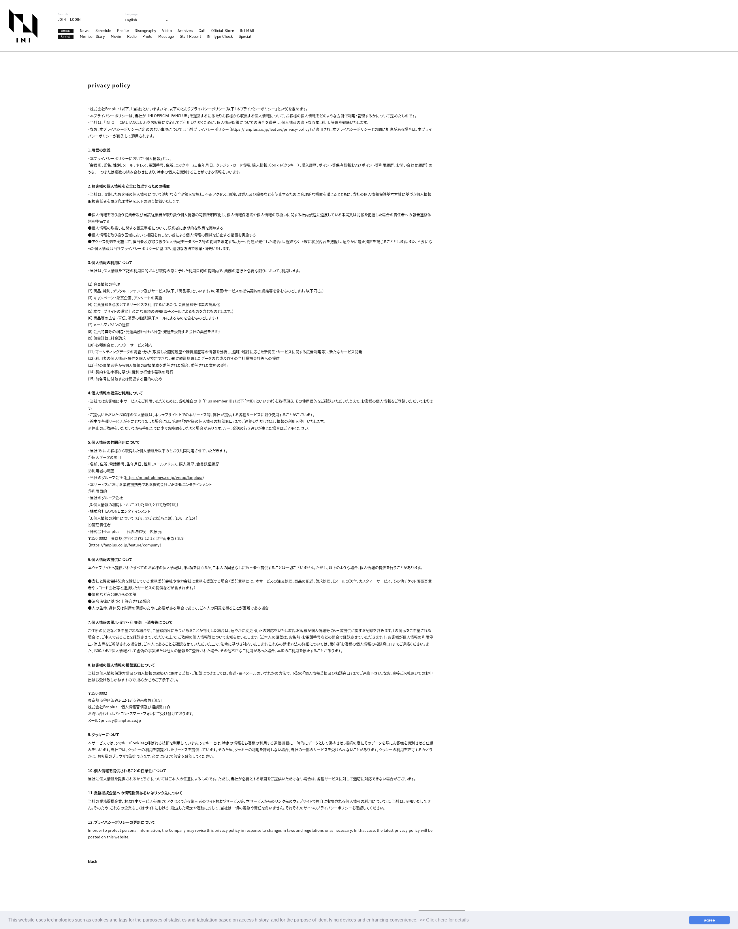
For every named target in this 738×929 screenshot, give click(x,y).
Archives (185, 31)
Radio (132, 37)
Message (166, 37)
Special (245, 37)
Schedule (103, 31)
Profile (123, 31)
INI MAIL (247, 31)
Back (92, 861)
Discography (145, 31)
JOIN (62, 19)
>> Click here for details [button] (444, 919)
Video (167, 31)
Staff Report (190, 37)
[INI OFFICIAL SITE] (23, 26)
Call (202, 31)
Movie (116, 37)
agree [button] (709, 920)
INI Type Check (220, 37)
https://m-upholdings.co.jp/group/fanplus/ (164, 477)
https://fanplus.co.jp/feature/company (124, 545)
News (85, 31)
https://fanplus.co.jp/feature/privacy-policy (270, 129)
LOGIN (75, 19)
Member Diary (92, 37)
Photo (147, 37)
